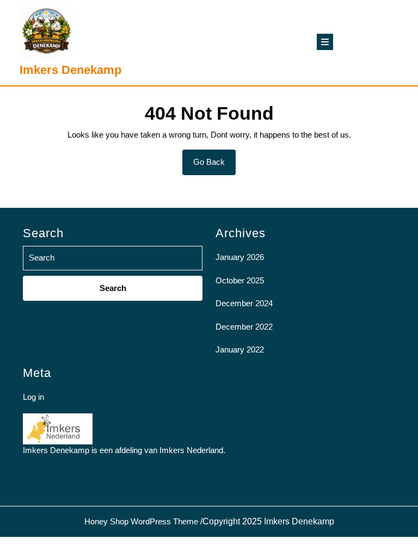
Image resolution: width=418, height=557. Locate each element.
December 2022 (244, 326)
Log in (33, 396)
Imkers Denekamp (70, 70)
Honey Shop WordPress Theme (141, 521)
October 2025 (240, 280)
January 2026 (240, 257)
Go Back (214, 166)
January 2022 (240, 349)
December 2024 (244, 303)
